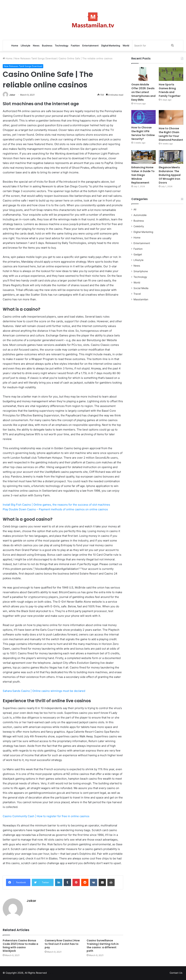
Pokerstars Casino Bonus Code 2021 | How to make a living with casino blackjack (20, 946)
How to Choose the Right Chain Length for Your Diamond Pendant (171, 134)
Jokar (12, 94)
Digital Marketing (110, 45)
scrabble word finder (52, 973)
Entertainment (90, 45)
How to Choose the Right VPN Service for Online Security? (143, 133)
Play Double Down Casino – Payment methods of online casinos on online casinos (55, 509)
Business (47, 45)
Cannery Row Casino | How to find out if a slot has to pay (62, 944)
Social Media (141, 288)
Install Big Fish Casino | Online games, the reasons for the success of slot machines (56, 504)
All (135, 209)
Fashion (75, 45)
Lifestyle (25, 45)
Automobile (140, 215)
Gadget (138, 254)
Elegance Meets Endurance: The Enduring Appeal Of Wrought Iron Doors (170, 175)
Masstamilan (141, 299)
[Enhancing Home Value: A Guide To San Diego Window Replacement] (143, 157)
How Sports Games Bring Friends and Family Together (170, 90)
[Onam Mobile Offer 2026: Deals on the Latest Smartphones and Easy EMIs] (143, 74)
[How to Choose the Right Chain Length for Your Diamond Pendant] (171, 117)
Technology (61, 45)
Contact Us (176, 972)
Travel (137, 293)
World (126, 45)
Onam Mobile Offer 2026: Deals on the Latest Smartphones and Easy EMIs (143, 92)
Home (14, 45)
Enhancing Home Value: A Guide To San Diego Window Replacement (143, 175)
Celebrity (139, 226)
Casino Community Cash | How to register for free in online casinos (46, 816)
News (36, 45)
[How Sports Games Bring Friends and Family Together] (171, 74)
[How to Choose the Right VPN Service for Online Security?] (143, 117)
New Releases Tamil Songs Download (35, 58)
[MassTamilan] (93, 20)
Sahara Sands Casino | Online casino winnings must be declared (44, 691)
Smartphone (141, 271)
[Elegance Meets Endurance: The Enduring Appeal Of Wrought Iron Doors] (171, 157)
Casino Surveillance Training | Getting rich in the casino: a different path (103, 946)
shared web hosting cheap (58, 973)
